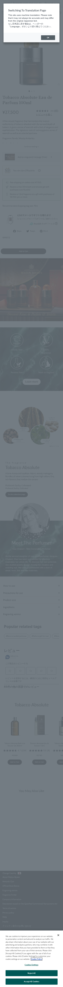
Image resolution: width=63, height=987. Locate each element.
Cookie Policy (36, 959)
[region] (31, 958)
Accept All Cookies (31, 981)
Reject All (31, 973)
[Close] (58, 935)
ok (48, 37)
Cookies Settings (31, 965)
